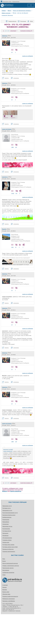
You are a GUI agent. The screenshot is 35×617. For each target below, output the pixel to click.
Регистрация (6, 1)
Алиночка (4, 35)
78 (15, 247)
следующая (13, 30)
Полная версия (15, 1)
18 (11, 52)
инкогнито (5, 177)
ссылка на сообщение (27, 56)
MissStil (4, 229)
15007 (12, 193)
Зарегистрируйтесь (15, 491)
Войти (31, 21)
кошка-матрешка (6, 129)
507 (16, 193)
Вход (10, 1)
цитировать (16, 78)
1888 (12, 147)
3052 (12, 247)
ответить (7, 78)
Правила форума (12, 21)
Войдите (4, 491)
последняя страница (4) (26, 30)
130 (16, 147)
